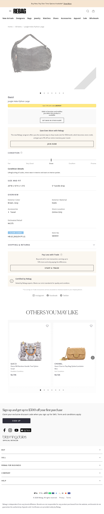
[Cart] (93, 11)
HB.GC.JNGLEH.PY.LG (16, 236)
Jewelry (37, 18)
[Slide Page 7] (63, 390)
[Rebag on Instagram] (10, 430)
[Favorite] (47, 326)
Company (6, 473)
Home (10, 27)
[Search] (87, 11)
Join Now (52, 144)
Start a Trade (52, 268)
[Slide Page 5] (56, 390)
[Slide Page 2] (44, 390)
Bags (29, 18)
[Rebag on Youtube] (16, 430)
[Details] (61, 255)
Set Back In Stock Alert (52, 120)
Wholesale (94, 18)
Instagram (39, 295)
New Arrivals (8, 18)
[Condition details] (21, 153)
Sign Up (16, 420)
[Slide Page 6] (59, 390)
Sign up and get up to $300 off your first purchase (32, 410)
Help (4, 481)
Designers (20, 18)
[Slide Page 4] (52, 390)
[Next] (93, 358)
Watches (46, 18)
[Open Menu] (10, 11)
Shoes (55, 18)
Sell (4, 458)
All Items (18, 27)
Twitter (66, 295)
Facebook (53, 295)
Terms (68, 498)
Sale (85, 18)
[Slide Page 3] (48, 390)
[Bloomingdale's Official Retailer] (15, 437)
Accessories (66, 18)
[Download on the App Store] (25, 430)
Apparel (77, 18)
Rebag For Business (11, 465)
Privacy (61, 498)
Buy (3, 450)
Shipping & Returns (19, 245)
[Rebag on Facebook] (5, 430)
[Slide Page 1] (40, 390)
